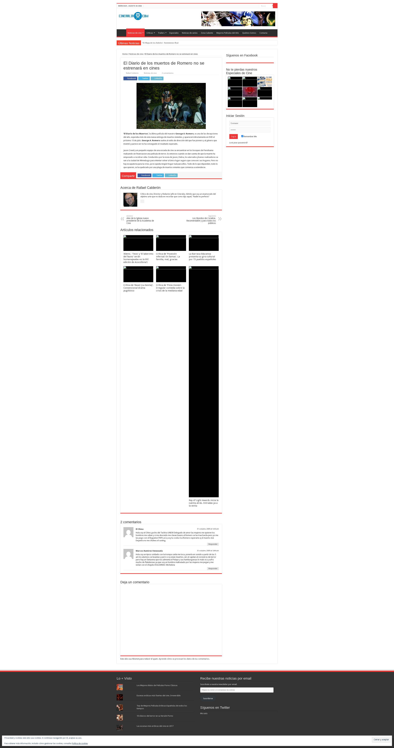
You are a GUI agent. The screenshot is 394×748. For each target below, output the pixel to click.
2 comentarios (167, 73)
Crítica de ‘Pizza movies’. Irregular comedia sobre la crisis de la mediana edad (170, 288)
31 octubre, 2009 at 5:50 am (208, 529)
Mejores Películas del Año (227, 33)
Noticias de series (189, 33)
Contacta (263, 33)
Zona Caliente (207, 33)
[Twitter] (254, 6)
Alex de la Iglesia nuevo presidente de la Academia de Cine (140, 219)
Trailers (161, 33)
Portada (122, 32)
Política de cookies (80, 743)
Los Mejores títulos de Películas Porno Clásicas (157, 685)
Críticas (150, 33)
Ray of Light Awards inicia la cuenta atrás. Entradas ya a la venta (203, 503)
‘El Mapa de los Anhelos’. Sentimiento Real (160, 43)
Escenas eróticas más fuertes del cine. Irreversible (159, 695)
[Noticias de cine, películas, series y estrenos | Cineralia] (133, 15)
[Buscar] (275, 6)
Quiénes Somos (249, 33)
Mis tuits (203, 713)
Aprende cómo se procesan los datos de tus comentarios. (184, 659)
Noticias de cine (135, 33)
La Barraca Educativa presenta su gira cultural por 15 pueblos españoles (202, 256)
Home (125, 54)
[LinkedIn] (257, 6)
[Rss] (248, 6)
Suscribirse (208, 698)
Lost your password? (238, 142)
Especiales (174, 33)
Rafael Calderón (132, 73)
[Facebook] (251, 6)
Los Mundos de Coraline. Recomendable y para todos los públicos (201, 219)
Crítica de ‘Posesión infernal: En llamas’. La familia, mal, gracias (168, 256)
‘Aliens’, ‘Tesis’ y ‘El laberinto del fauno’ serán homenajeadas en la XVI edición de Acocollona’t (138, 258)
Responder (213, 544)
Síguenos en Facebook (242, 55)
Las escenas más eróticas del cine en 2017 (155, 726)
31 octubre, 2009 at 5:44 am (208, 551)
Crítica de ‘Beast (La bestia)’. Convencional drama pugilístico (138, 288)
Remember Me (250, 136)
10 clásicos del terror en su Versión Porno (155, 716)
